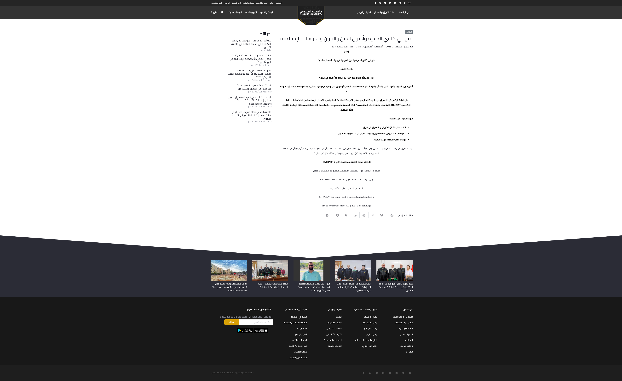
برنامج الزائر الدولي (369, 346)
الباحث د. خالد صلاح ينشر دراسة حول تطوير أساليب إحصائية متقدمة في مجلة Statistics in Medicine (250, 100)
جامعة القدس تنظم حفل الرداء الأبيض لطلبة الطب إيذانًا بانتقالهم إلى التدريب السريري (251, 115)
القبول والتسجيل (370, 317)
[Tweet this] (381, 215)
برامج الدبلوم (371, 334)
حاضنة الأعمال (300, 352)
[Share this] (390, 215)
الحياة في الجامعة (299, 317)
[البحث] (222, 12)
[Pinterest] (380, 3)
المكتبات (409, 340)
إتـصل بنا (409, 352)
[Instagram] (400, 3)
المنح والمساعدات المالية (366, 340)
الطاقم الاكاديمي (334, 328)
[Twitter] (405, 3)
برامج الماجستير (370, 328)
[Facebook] (409, 3)
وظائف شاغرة (406, 346)
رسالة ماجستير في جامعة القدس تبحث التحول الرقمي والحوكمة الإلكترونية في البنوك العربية (251, 59)
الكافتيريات (302, 328)
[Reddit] (385, 3)
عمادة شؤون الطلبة (298, 346)
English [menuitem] (214, 12)
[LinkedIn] (390, 3)
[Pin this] (363, 215)
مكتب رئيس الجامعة (404, 322)
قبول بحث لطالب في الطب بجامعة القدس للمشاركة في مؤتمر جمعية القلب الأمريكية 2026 (249, 74)
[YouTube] (395, 3)
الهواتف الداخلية (335, 346)
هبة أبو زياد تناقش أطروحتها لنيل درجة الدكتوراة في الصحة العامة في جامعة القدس (251, 44)
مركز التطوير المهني (298, 357)
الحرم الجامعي (406, 334)
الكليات (339, 317)
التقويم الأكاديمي (334, 334)
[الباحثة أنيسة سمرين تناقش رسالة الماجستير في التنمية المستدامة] (270, 261)
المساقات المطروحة (333, 340)
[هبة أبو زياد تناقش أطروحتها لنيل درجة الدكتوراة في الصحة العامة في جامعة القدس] (394, 261)
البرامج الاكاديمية (334, 322)
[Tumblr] (375, 3)
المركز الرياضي (300, 334)
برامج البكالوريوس (369, 322)
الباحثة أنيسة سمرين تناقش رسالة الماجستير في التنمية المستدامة (254, 87)
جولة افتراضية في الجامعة (295, 322)
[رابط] (311, 14)
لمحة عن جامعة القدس (402, 317)
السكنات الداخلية (299, 340)
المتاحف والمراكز (405, 328)
